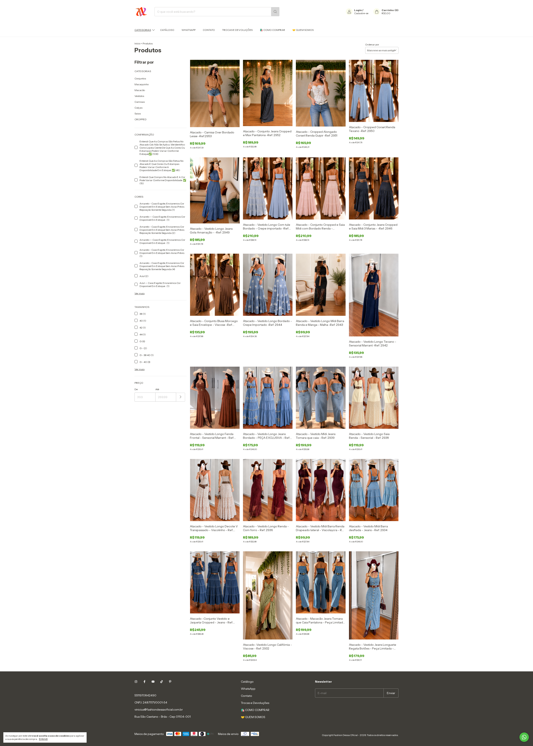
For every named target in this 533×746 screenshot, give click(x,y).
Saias (137, 113)
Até (157, 389)
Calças (138, 107)
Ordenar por (372, 44)
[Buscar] (275, 11)
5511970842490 (145, 695)
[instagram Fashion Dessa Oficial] (135, 681)
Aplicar (180, 397)
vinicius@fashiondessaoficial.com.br (158, 709)
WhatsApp (189, 29)
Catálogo (167, 29)
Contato (209, 29)
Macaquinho (141, 84)
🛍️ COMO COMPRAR (272, 29)
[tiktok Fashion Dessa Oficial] (161, 681)
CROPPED (140, 119)
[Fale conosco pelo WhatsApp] (524, 737)
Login (358, 10)
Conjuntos (140, 78)
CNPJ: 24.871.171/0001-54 (150, 702)
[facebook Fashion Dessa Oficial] (144, 681)
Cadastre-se (361, 13)
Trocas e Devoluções (237, 29)
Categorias (142, 29)
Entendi (43, 739)
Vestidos (139, 96)
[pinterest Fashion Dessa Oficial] (170, 681)
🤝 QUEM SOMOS (303, 29)
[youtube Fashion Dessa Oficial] (153, 681)
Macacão (139, 90)
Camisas (139, 101)
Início (137, 43)
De (136, 389)
